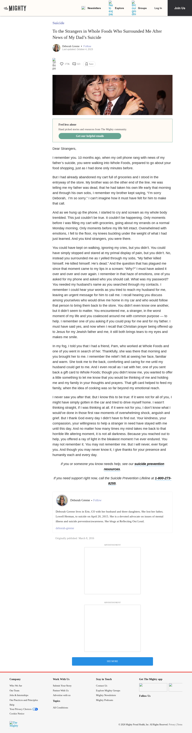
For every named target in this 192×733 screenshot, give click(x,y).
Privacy (172, 724)
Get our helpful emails (90, 136)
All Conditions (60, 707)
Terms (179, 724)
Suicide (58, 23)
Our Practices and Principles (24, 700)
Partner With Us (61, 690)
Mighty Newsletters (106, 695)
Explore (119, 8)
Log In (158, 8)
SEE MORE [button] (112, 661)
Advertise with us (61, 695)
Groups (142, 8)
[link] (15, 8)
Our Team (14, 690)
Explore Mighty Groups (108, 690)
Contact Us (101, 685)
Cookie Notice (17, 713)
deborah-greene (65, 528)
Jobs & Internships (19, 695)
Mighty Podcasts (104, 700)
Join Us (179, 8)
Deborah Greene (71, 46)
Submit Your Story (62, 685)
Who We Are (16, 685)
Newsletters (94, 8)
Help (12, 704)
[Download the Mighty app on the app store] (153, 687)
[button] (87, 46)
